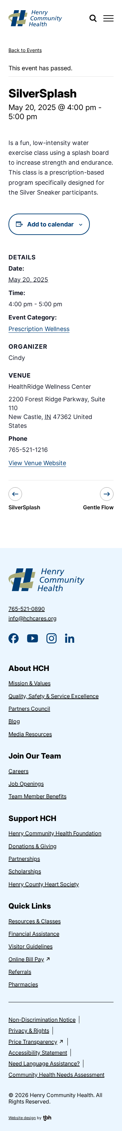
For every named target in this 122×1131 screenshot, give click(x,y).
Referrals (19, 971)
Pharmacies (23, 984)
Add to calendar (50, 224)
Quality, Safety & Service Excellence (53, 696)
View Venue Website (37, 463)
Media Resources (30, 734)
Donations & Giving (32, 846)
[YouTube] (32, 638)
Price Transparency (32, 1041)
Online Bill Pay (26, 959)
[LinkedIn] (69, 638)
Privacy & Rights (28, 1030)
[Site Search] (93, 18)
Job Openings (26, 783)
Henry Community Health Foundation (54, 833)
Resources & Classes (34, 921)
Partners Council (29, 708)
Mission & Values (29, 683)
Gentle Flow (98, 507)
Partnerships (24, 858)
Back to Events (25, 50)
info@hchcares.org (32, 618)
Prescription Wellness (38, 328)
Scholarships (24, 871)
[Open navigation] (108, 18)
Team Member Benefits (37, 796)
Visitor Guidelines (30, 946)
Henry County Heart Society (43, 884)
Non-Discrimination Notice (42, 1019)
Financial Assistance (33, 933)
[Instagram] (51, 638)
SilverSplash (24, 507)
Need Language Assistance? (44, 1063)
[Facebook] (13, 638)
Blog (14, 721)
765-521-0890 (26, 608)
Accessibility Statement (37, 1052)
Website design (22, 1117)
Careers (18, 771)
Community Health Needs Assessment (56, 1074)
